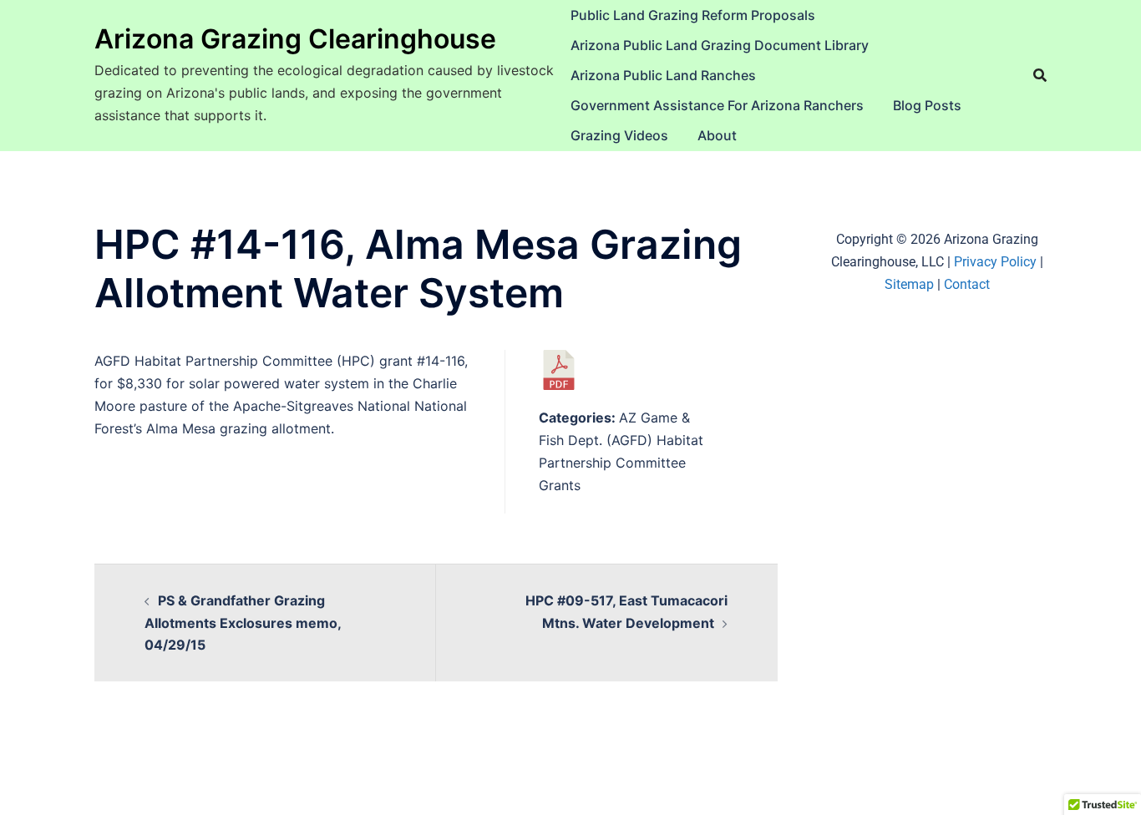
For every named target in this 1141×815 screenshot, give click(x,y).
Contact (967, 284)
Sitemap (909, 284)
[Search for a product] (1040, 75)
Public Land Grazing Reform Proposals (692, 15)
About (717, 135)
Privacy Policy (995, 262)
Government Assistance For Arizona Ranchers (717, 105)
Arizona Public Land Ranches (663, 75)
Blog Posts (927, 105)
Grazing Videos (619, 135)
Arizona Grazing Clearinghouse (295, 39)
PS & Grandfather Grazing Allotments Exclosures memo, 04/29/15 (243, 623)
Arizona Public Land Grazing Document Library (719, 45)
